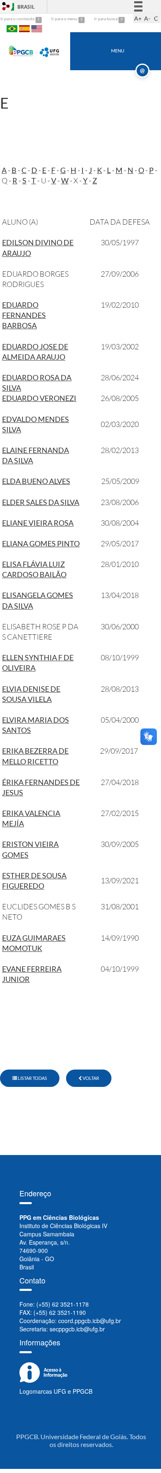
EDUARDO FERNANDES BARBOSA (24, 315)
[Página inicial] (21, 50)
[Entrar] (6, 6)
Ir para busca (106, 18)
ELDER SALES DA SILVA (40, 502)
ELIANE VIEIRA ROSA (37, 522)
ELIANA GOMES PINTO (41, 543)
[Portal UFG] (50, 50)
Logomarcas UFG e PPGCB (55, 1391)
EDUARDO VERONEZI (39, 398)
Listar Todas (32, 1078)
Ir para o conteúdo (18, 18)
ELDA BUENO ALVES (36, 481)
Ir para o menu (64, 18)
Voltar (90, 1078)
